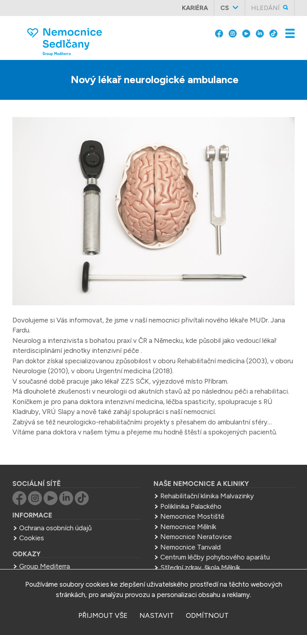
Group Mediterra (44, 566)
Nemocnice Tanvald (190, 547)
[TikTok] (273, 33)
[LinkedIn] (260, 33)
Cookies (31, 538)
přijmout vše (103, 615)
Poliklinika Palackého (190, 506)
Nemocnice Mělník (188, 527)
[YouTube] (246, 33)
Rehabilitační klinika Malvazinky (207, 496)
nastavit (157, 615)
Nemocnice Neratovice (196, 537)
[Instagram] (233, 33)
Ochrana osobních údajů (55, 528)
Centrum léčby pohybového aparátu (215, 557)
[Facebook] (219, 33)
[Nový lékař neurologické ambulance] (153, 213)
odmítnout (207, 615)
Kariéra (195, 8)
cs (224, 8)
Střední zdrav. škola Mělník (200, 567)
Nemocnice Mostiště (192, 516)
